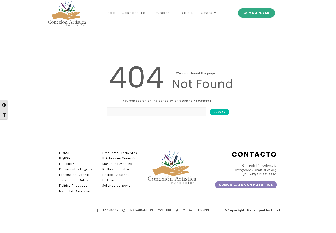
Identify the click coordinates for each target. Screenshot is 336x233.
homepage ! (203, 101)
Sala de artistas (133, 13)
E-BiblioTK (185, 13)
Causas (206, 13)
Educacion (161, 13)
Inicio (111, 13)
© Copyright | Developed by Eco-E (252, 210)
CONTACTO (254, 154)
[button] (256, 13)
